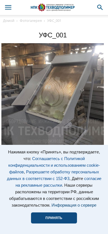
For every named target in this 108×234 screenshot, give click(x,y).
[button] (100, 7)
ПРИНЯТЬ (53, 218)
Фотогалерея (31, 20)
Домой (8, 20)
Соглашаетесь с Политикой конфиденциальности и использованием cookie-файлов (54, 165)
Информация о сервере (74, 205)
